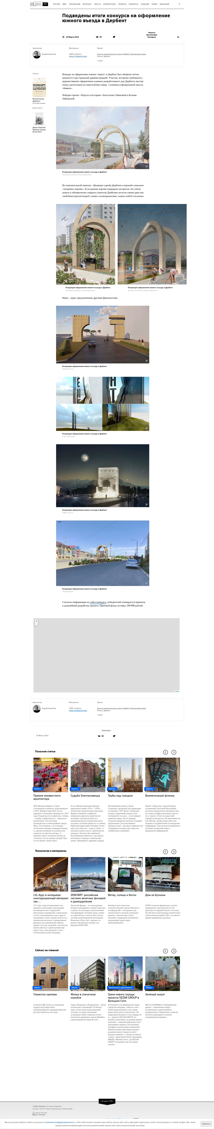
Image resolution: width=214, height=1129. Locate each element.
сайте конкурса (98, 602)
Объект (37, 988)
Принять (206, 1124)
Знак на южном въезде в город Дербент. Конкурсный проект (121, 54)
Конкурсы (151, 37)
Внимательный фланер (159, 795)
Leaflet (177, 691)
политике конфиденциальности (59, 1122)
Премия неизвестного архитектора (47, 797)
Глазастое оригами (45, 994)
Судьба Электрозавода (85, 795)
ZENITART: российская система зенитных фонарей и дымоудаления (88, 898)
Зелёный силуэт (155, 994)
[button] (165, 752)
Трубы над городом (120, 795)
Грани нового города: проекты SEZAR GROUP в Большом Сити (123, 997)
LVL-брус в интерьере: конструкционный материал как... (50, 898)
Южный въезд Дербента (38, 100)
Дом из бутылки (155, 895)
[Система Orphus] (38, 1111)
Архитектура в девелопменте (120, 988)
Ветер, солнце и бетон (122, 895)
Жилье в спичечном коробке (83, 995)
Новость (151, 32)
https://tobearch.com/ (78, 56)
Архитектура (151, 35)
